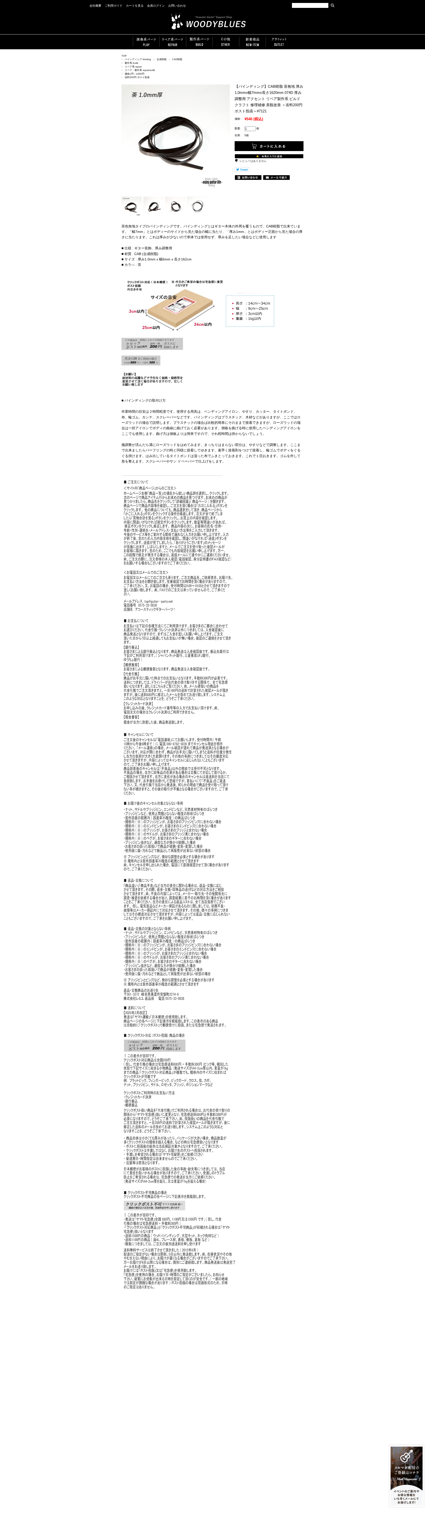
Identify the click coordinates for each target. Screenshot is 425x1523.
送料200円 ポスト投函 (137, 77)
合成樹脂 (162, 59)
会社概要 (95, 5)
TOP (124, 55)
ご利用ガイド (113, 5)
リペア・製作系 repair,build (140, 70)
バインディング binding (138, 59)
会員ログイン (156, 5)
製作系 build (131, 63)
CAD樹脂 (177, 59)
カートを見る (135, 5)
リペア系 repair (133, 66)
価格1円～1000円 (134, 73)
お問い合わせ (177, 5)
